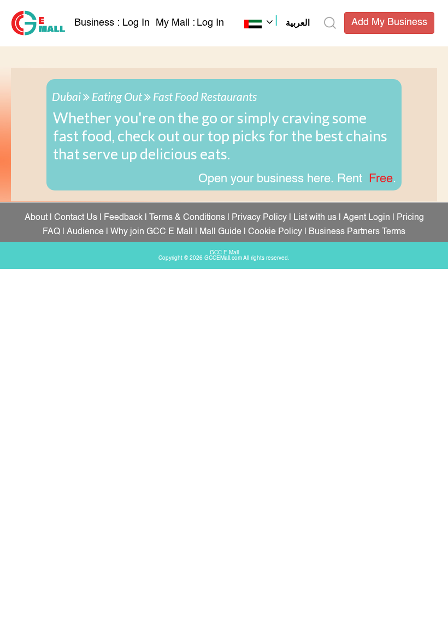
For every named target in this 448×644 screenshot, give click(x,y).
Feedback (123, 217)
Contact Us (75, 217)
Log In (136, 23)
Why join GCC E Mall (151, 232)
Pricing (410, 217)
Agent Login (366, 217)
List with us (315, 217)
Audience (85, 232)
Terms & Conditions (187, 217)
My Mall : (175, 23)
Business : (98, 23)
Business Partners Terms (357, 232)
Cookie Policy (275, 232)
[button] (277, 24)
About (36, 217)
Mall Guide (220, 232)
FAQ (51, 232)
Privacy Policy (259, 217)
